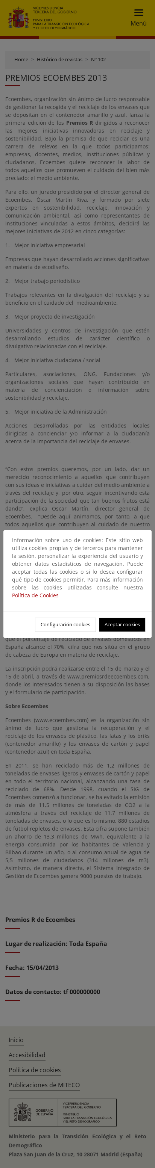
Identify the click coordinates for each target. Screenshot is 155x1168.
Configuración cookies (65, 624)
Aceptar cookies (122, 624)
